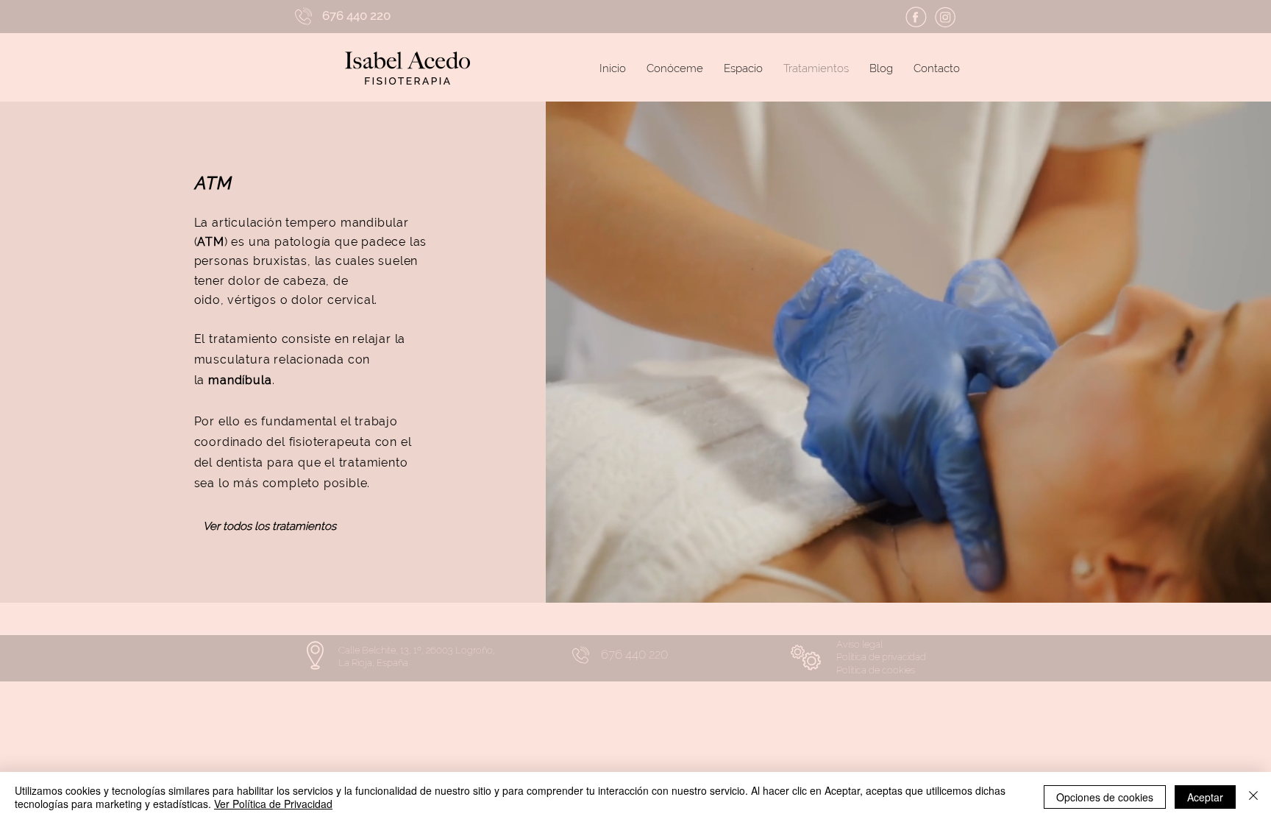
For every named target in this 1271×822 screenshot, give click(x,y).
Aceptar (1205, 797)
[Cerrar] (1253, 797)
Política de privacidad (881, 656)
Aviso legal (859, 644)
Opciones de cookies (1104, 797)
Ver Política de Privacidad (273, 803)
